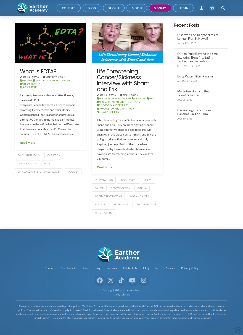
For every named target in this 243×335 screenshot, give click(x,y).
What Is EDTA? (38, 71)
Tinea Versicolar (146, 204)
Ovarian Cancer (139, 196)
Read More (27, 142)
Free (151, 98)
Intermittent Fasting (108, 196)
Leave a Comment (110, 112)
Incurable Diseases (110, 102)
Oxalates (73, 171)
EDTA (47, 163)
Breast (148, 180)
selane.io (126, 294)
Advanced (139, 98)
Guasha (142, 188)
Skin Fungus (121, 204)
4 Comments (29, 87)
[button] (201, 7)
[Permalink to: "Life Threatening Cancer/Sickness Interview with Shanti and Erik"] (127, 43)
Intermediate (30, 84)
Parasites (101, 204)
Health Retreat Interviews (115, 98)
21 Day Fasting (104, 180)
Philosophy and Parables (113, 105)
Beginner (27, 80)
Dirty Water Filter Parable (195, 76)
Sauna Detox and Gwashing (115, 108)
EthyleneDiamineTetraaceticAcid (39, 171)
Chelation (53, 155)
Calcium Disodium (29, 155)
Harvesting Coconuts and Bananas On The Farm (195, 112)
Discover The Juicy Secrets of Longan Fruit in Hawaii (197, 36)
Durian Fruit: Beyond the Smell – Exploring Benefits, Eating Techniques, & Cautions (199, 57)
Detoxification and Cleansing (53, 80)
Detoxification (27, 163)
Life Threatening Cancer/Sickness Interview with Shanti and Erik (123, 80)
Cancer (99, 188)
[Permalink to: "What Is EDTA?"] (50, 43)
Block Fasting (128, 180)
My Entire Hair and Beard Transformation (194, 93)
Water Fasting (104, 212)
